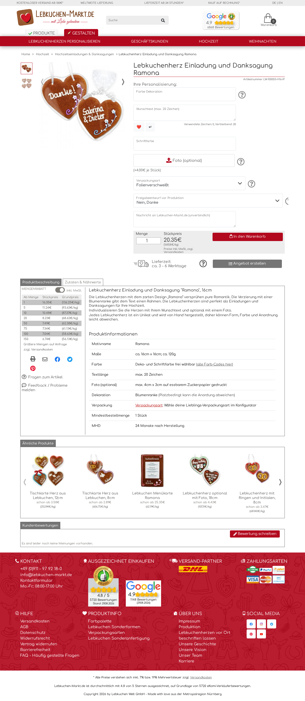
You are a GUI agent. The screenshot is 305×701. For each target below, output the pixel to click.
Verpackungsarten (106, 633)
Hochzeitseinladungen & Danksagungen (84, 54)
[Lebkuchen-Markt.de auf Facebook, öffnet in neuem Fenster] (251, 623)
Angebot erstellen (249, 264)
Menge (142, 234)
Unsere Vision (192, 650)
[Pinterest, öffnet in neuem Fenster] (33, 368)
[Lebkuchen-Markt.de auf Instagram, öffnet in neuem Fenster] (261, 623)
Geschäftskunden (149, 41)
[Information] (241, 95)
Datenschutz (33, 633)
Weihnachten (262, 41)
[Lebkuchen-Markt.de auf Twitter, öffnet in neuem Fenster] (271, 623)
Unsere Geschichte (197, 644)
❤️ (139, 127)
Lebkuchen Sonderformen (114, 627)
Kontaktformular (36, 580)
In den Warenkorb (249, 237)
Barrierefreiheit (35, 650)
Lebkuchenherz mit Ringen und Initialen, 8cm (257, 497)
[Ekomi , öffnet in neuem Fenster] (103, 586)
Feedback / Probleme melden (44, 388)
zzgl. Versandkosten (38, 349)
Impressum (189, 621)
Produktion (189, 627)
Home (25, 54)
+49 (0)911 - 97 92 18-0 (41, 569)
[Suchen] (163, 20)
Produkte (43, 33)
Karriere (186, 661)
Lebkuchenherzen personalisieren (64, 41)
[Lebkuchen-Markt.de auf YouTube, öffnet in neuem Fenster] (261, 633)
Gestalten (83, 33)
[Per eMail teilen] (45, 359)
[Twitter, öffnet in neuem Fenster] (70, 359)
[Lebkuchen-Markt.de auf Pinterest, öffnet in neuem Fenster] (251, 633)
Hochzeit (208, 41)
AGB (24, 627)
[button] (40, 282)
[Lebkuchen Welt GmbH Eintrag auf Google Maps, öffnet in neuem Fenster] (143, 586)
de (274, 3)
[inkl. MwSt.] (60, 290)
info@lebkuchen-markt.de (46, 575)
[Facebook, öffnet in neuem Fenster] (57, 359)
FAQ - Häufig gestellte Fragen (49, 655)
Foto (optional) (187, 160)
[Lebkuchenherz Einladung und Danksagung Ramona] (82, 105)
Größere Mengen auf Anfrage (45, 344)
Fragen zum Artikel (44, 377)
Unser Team (190, 655)
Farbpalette (100, 621)
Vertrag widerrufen (38, 644)
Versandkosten (173, 252)
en (281, 3)
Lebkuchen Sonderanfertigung (119, 638)
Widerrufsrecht (35, 638)
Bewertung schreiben (256, 534)
